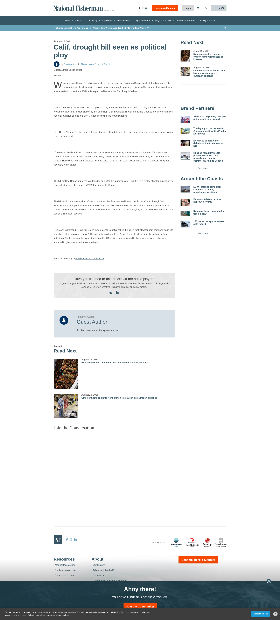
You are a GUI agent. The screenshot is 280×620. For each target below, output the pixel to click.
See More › (203, 168)
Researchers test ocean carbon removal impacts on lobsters (114, 362)
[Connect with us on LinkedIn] (117, 293)
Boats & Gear (123, 20)
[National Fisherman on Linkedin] (146, 8)
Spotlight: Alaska (207, 20)
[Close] (275, 614)
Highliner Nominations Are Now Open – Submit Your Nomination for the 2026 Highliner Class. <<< (102, 28)
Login (188, 8)
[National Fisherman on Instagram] (143, 8)
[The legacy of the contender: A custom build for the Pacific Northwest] (185, 131)
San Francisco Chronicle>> (89, 258)
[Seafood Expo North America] (207, 542)
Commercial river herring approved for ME (207, 200)
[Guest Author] (57, 64)
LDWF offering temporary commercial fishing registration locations (207, 189)
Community (92, 20)
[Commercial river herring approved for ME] (185, 202)
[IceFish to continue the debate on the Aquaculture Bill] (185, 143)
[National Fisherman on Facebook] (139, 8)
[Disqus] (114, 469)
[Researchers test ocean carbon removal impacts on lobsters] (66, 374)
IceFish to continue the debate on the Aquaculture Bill (208, 143)
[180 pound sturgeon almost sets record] (185, 224)
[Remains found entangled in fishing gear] (185, 213)
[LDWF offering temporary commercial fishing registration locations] (185, 189)
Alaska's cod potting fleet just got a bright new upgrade (209, 117)
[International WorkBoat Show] (192, 542)
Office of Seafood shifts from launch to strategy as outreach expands (119, 398)
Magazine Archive (163, 20)
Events (78, 20)
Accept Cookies (260, 614)
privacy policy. (62, 615)
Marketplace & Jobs (185, 20)
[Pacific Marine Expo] (176, 542)
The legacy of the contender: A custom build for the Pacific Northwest (209, 131)
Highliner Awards (142, 20)
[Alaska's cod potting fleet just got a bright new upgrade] (185, 119)
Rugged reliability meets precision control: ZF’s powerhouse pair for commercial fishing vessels (208, 157)
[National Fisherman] (79, 8)
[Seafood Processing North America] (220, 542)
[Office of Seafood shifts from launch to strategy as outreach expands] (66, 406)
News (67, 20)
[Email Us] (111, 293)
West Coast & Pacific (100, 64)
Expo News (107, 20)
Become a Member (165, 8)
